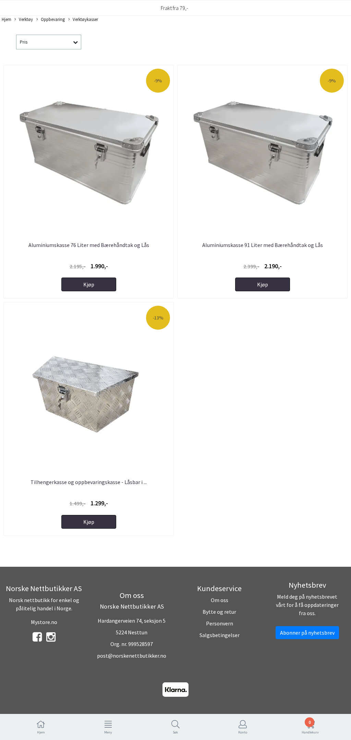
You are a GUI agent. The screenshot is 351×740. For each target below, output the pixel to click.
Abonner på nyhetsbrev (307, 632)
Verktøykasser (85, 19)
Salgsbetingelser (219, 635)
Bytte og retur (219, 611)
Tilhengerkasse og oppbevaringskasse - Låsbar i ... (89, 482)
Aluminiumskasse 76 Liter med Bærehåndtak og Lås (88, 245)
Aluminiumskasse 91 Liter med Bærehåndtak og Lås (262, 245)
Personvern (219, 623)
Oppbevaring (53, 19)
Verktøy (26, 19)
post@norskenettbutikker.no (131, 655)
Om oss (219, 600)
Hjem (6, 19)
